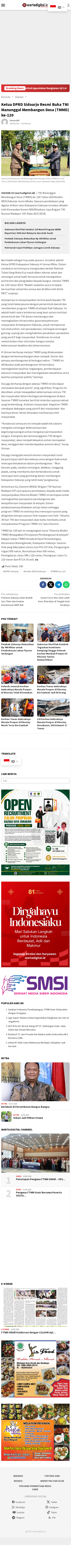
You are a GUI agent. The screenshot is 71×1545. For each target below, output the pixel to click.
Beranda (18, 1476)
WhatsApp (20, 1507)
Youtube (20, 1512)
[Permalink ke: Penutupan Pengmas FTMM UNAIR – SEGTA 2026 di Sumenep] (35, 1153)
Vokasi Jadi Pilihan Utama (28, 1117)
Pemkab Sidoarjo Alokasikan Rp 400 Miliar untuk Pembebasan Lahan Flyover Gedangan (17, 649)
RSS (54, 1517)
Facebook (20, 1502)
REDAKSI (18, 1481)
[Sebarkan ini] (43, 584)
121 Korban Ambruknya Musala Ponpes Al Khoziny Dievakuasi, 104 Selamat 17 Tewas (52, 724)
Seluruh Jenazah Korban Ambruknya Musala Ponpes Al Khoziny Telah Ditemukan (16, 689)
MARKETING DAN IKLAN (52, 1481)
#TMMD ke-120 (58, 571)
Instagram (54, 1507)
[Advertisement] (35, 47)
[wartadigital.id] (35, 4)
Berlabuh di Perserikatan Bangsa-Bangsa (25, 1106)
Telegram (20, 1517)
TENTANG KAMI (52, 1476)
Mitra (4, 1104)
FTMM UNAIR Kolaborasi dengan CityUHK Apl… (28, 1332)
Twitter (54, 1502)
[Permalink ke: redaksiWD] (4, 121)
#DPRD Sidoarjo (11, 571)
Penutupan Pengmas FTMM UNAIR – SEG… (40, 1179)
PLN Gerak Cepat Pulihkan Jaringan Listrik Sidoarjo (32, 247)
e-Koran (5, 1329)
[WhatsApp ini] (66, 584)
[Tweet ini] (50, 584)
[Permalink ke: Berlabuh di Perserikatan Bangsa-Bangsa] (35, 1081)
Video (18, 1176)
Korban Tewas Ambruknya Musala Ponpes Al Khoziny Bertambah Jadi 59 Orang (52, 689)
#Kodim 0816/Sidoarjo (35, 571)
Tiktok (54, 1512)
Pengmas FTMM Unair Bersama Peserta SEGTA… (39, 1194)
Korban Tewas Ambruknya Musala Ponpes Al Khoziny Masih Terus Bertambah (16, 722)
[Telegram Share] (58, 584)
